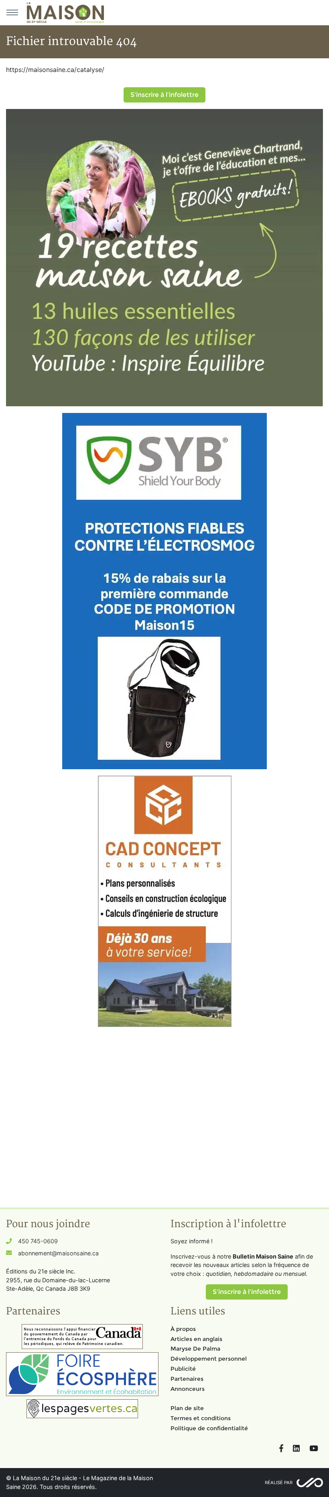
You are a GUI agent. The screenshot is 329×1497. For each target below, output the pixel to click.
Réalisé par (278, 1482)
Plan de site (187, 1408)
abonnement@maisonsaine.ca (58, 1253)
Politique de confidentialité (209, 1428)
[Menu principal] (12, 12)
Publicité (183, 1368)
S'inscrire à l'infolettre (164, 95)
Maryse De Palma (195, 1348)
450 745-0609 (38, 1241)
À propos (183, 1329)
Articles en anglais (196, 1339)
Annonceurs (188, 1388)
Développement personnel (209, 1358)
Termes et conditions (201, 1418)
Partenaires (187, 1378)
